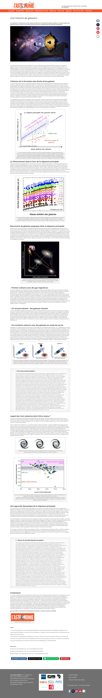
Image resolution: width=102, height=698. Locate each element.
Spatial (68, 11)
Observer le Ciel (41, 11)
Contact (89, 11)
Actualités (20, 11)
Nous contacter (73, 677)
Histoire (53, 11)
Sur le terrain (78, 11)
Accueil (11, 11)
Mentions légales (73, 675)
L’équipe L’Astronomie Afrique (77, 680)
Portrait (61, 11)
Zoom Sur (29, 11)
